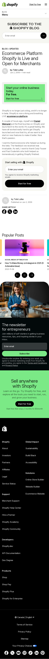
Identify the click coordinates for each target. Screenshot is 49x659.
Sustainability (32, 448)
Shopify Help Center (11, 508)
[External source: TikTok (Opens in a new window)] (31, 653)
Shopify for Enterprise (12, 598)
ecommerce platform (17, 116)
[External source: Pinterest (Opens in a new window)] (43, 653)
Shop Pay (6, 584)
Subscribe (24, 353)
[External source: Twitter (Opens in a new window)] (12, 653)
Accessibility (31, 462)
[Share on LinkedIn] (15, 211)
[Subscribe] (43, 36)
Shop (4, 577)
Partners (6, 462)
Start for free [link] (24, 183)
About (5, 448)
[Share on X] (10, 211)
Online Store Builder (35, 479)
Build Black (31, 455)
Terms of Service (24, 624)
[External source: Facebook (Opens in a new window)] (6, 653)
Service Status (9, 483)
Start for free (35, 4)
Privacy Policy (12, 365)
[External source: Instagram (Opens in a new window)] (24, 653)
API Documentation (11, 553)
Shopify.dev (7, 546)
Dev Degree (7, 560)
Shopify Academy (10, 522)
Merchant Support (10, 501)
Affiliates (6, 469)
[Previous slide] (17, 275)
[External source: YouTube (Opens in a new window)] (18, 653)
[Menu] (46, 4)
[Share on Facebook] (4, 211)
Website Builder (33, 486)
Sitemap (24, 638)
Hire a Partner (8, 515)
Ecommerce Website (35, 493)
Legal (4, 476)
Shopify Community (11, 529)
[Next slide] (31, 275)
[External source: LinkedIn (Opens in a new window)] (37, 653)
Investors (6, 455)
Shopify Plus (8, 591)
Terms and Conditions (37, 363)
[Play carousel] (24, 275)
